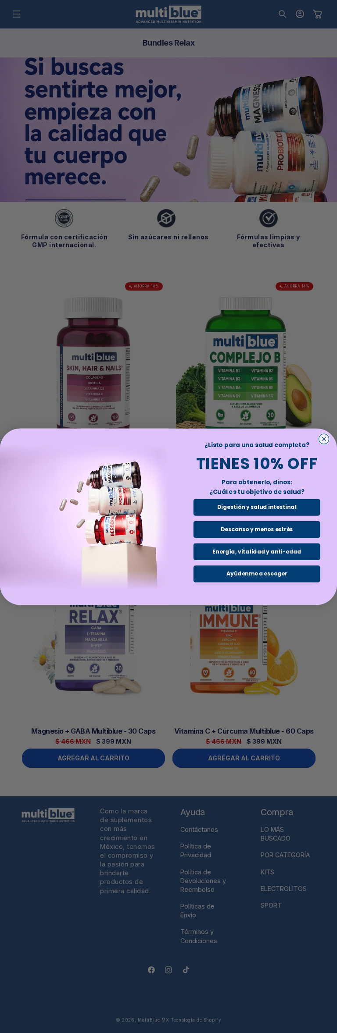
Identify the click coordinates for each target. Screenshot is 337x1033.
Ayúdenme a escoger (256, 574)
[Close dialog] (324, 439)
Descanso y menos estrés (257, 529)
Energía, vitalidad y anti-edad (256, 551)
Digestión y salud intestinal (256, 507)
